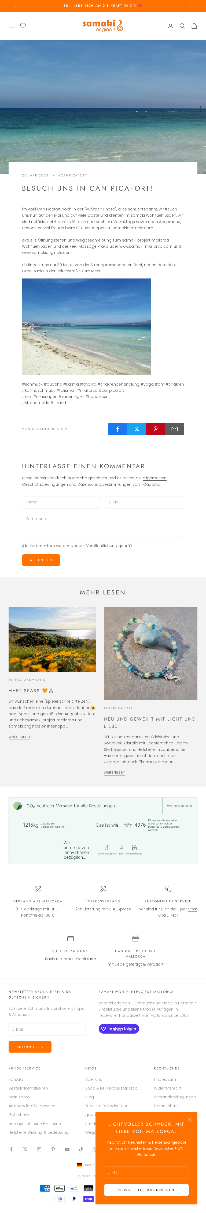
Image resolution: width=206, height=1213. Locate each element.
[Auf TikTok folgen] (81, 1149)
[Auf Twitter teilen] (136, 429)
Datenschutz (166, 1106)
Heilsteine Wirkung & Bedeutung (39, 1132)
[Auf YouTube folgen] (67, 1149)
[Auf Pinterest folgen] (53, 1149)
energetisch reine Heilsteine (35, 1123)
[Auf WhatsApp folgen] (95, 1149)
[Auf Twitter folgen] (25, 1149)
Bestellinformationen (28, 1088)
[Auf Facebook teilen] (117, 429)
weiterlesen (19, 736)
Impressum (165, 1079)
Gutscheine (20, 1114)
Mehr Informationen (180, 805)
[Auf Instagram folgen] (39, 1149)
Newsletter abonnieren (146, 1189)
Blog (89, 1097)
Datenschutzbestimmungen (104, 484)
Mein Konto (19, 1097)
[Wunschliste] (22, 25)
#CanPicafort (72, 175)
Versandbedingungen (175, 1097)
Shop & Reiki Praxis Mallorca (111, 1088)
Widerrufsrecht (168, 1088)
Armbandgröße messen (32, 1106)
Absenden (41, 560)
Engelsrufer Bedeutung (106, 1106)
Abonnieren (30, 1046)
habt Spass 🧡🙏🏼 (32, 690)
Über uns (93, 1079)
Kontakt (16, 1079)
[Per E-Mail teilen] (174, 429)
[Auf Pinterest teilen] (155, 429)
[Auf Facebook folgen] (11, 1149)
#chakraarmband (27, 679)
